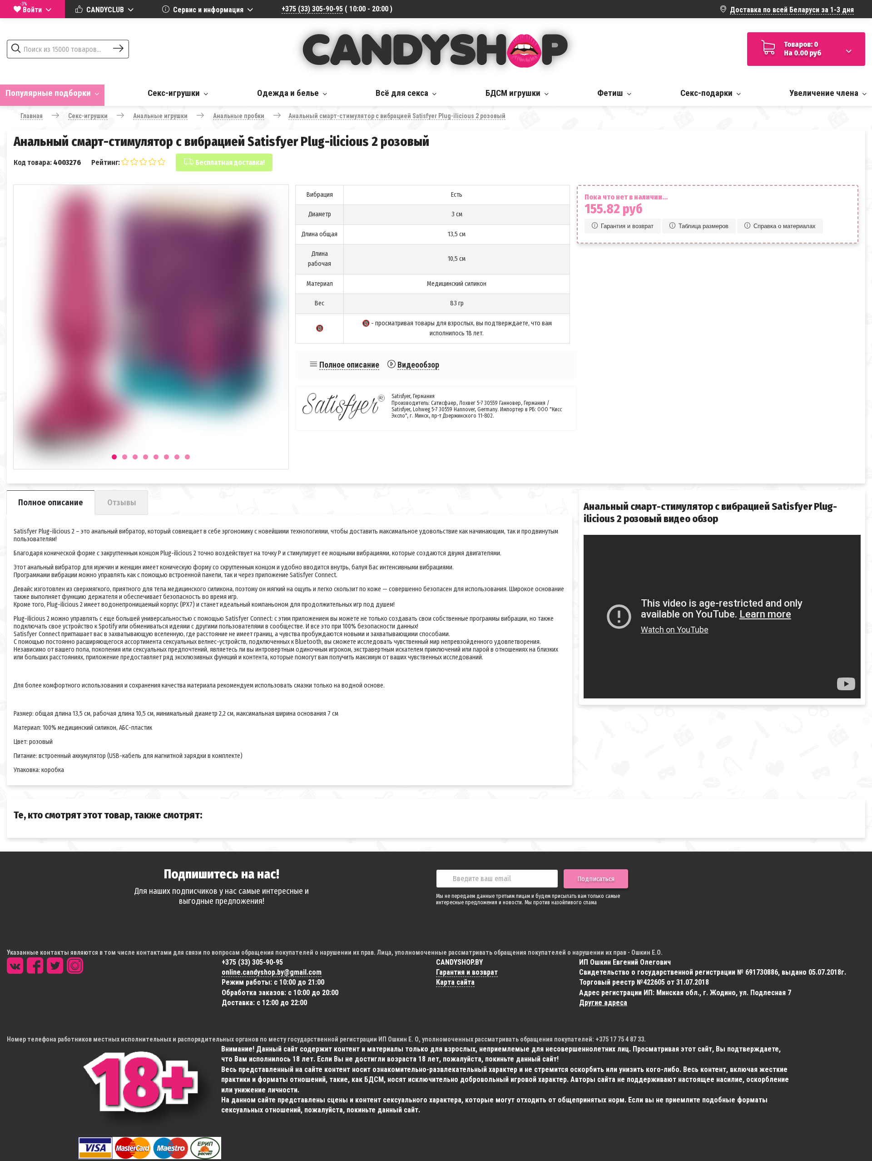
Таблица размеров (703, 226)
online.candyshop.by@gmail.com (272, 972)
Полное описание (349, 364)
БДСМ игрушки (514, 93)
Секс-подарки (707, 93)
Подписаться (595, 879)
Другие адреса (603, 1002)
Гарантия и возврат (627, 226)
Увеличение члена (824, 93)
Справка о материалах (784, 226)
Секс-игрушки (175, 93)
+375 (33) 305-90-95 (312, 9)
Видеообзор (418, 364)
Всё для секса (403, 93)
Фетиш (611, 93)
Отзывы (121, 503)
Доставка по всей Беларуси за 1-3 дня (792, 9)
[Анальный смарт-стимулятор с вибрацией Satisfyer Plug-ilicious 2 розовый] (151, 322)
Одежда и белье (289, 93)
